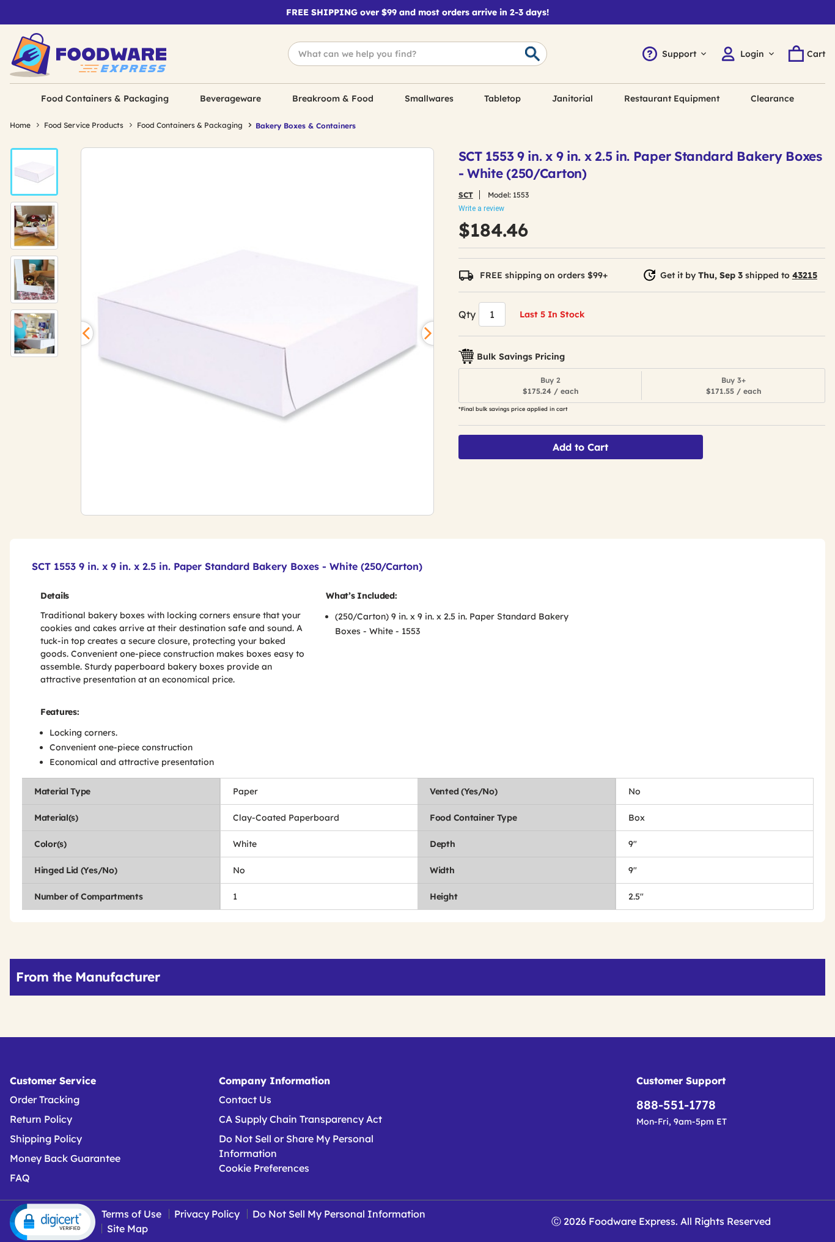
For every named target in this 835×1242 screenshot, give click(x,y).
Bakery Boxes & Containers (306, 125)
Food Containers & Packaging (190, 125)
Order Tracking (44, 1099)
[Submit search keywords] (532, 54)
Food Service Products (83, 125)
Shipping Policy (46, 1139)
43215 (804, 275)
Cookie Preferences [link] (264, 1168)
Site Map (127, 1228)
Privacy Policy (207, 1214)
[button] (34, 172)
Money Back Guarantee (65, 1158)
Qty (467, 314)
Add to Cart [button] (580, 447)
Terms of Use (131, 1214)
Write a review (481, 208)
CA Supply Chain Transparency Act (300, 1119)
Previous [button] (81, 333)
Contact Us (245, 1099)
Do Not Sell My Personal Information (338, 1214)
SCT (465, 194)
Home (20, 125)
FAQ (20, 1178)
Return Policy (41, 1119)
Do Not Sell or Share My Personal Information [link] (296, 1146)
